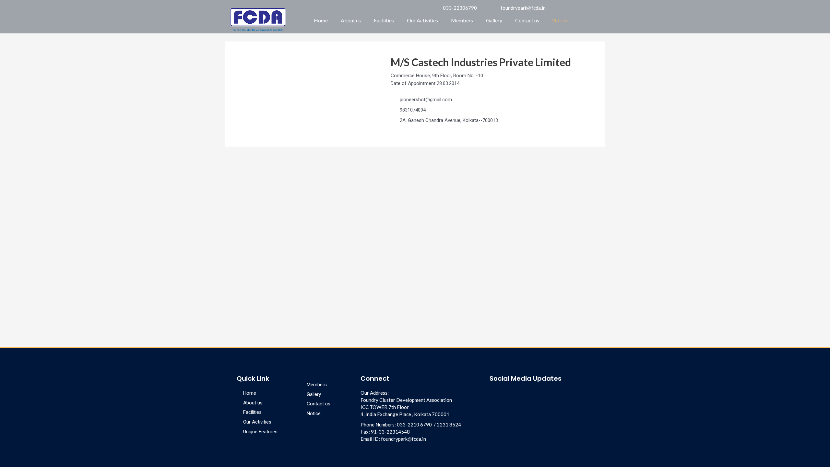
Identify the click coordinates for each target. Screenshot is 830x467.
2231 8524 (449, 424)
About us (351, 20)
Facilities (384, 20)
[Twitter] (527, 394)
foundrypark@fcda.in (403, 439)
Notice (560, 20)
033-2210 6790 (414, 424)
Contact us (527, 20)
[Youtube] (516, 394)
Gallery (494, 20)
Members (462, 20)
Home (321, 20)
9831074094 (413, 110)
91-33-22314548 (390, 432)
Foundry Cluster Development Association (258, 30)
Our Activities (422, 20)
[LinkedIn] (505, 394)
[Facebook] (494, 394)
